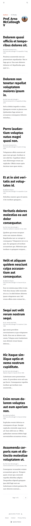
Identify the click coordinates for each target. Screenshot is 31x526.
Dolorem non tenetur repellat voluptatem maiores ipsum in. (14, 87)
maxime (17, 229)
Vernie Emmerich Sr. (11, 49)
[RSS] (21, 514)
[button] (14, 2)
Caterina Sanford (8, 229)
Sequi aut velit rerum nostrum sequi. (14, 314)
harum (20, 282)
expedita (21, 51)
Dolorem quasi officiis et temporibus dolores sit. (15, 41)
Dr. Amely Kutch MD (10, 322)
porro (20, 147)
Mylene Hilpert (9, 190)
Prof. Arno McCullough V (10, 51)
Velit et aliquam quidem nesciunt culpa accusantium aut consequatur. (15, 268)
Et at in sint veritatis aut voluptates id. (15, 181)
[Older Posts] (25, 497)
